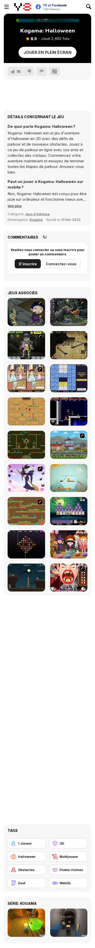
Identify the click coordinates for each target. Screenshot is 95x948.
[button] (15, 206)
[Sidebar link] (7, 7)
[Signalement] (41, 71)
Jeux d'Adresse (37, 214)
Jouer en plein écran (47, 52)
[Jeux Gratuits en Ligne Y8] (22, 7)
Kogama (36, 219)
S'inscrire (28, 264)
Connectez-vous (61, 264)
